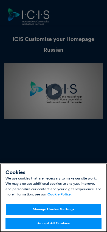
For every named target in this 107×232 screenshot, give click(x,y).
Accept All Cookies (53, 223)
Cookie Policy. (59, 194)
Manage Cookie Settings (54, 209)
